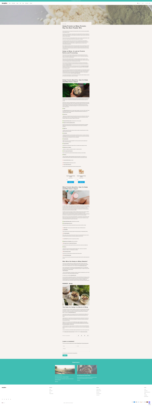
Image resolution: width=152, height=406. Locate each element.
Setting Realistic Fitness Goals (62, 376)
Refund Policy (146, 396)
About (17, 3)
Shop (9, 3)
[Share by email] (87, 335)
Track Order (145, 390)
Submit (65, 355)
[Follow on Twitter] (4, 399)
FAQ (20, 3)
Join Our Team (98, 389)
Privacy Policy (79, 343)
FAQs (145, 393)
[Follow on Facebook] (2, 399)
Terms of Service (84, 343)
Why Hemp (13, 3)
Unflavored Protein (66, 110)
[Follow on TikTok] (10, 399)
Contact (31, 3)
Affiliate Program (98, 390)
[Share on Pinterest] (84, 335)
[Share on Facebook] (78, 335)
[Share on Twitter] (81, 335)
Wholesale (26, 3)
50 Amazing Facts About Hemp (83, 375)
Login (145, 389)
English (143, 3)
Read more (56, 381)
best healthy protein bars (58, 375)
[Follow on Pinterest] (8, 399)
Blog (23, 3)
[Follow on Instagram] (6, 399)
